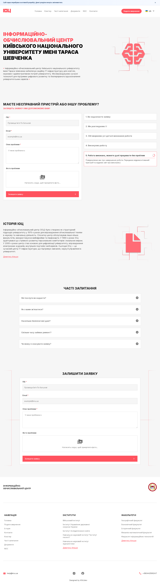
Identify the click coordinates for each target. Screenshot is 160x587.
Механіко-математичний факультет (136, 532)
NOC (85, 11)
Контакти (93, 11)
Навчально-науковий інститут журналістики (76, 542)
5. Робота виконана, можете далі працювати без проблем (115, 165)
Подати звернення (131, 11)
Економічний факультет (131, 524)
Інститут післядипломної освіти (76, 531)
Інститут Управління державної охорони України (76, 525)
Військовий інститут (71, 520)
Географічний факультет (131, 520)
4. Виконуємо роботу (96, 156)
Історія (7, 528)
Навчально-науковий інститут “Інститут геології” (80, 536)
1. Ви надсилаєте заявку (98, 117)
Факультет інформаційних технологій (137, 536)
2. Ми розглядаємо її (96, 136)
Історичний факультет (131, 528)
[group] (120, 121)
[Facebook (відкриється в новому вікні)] (82, 573)
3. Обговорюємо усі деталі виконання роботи (109, 146)
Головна (38, 11)
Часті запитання (61, 11)
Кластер (47, 11)
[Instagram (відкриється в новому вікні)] (74, 573)
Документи (75, 11)
